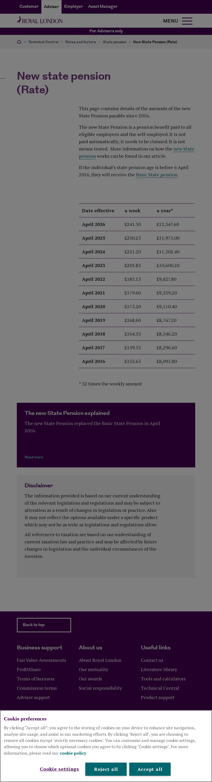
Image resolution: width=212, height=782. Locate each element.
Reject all (106, 769)
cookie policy (73, 753)
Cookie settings (59, 769)
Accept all (150, 769)
